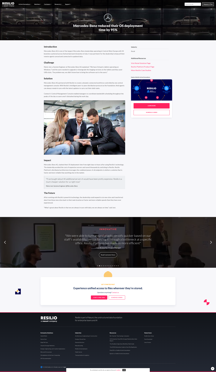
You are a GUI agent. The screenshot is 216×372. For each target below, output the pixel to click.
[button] (25, 4)
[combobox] (193, 4)
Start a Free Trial (99, 297)
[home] (8, 4)
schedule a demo (151, 112)
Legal (64, 367)
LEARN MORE (152, 105)
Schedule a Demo (117, 297)
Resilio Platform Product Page (142, 67)
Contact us (115, 292)
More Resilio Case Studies (141, 70)
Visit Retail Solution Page (141, 63)
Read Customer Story (108, 255)
